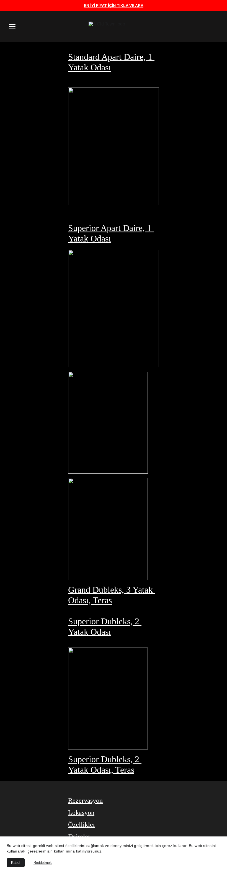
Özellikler (81, 824)
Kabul (15, 863)
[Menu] (12, 26)
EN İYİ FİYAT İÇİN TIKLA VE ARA (113, 5)
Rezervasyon (85, 800)
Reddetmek (42, 863)
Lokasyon (81, 812)
